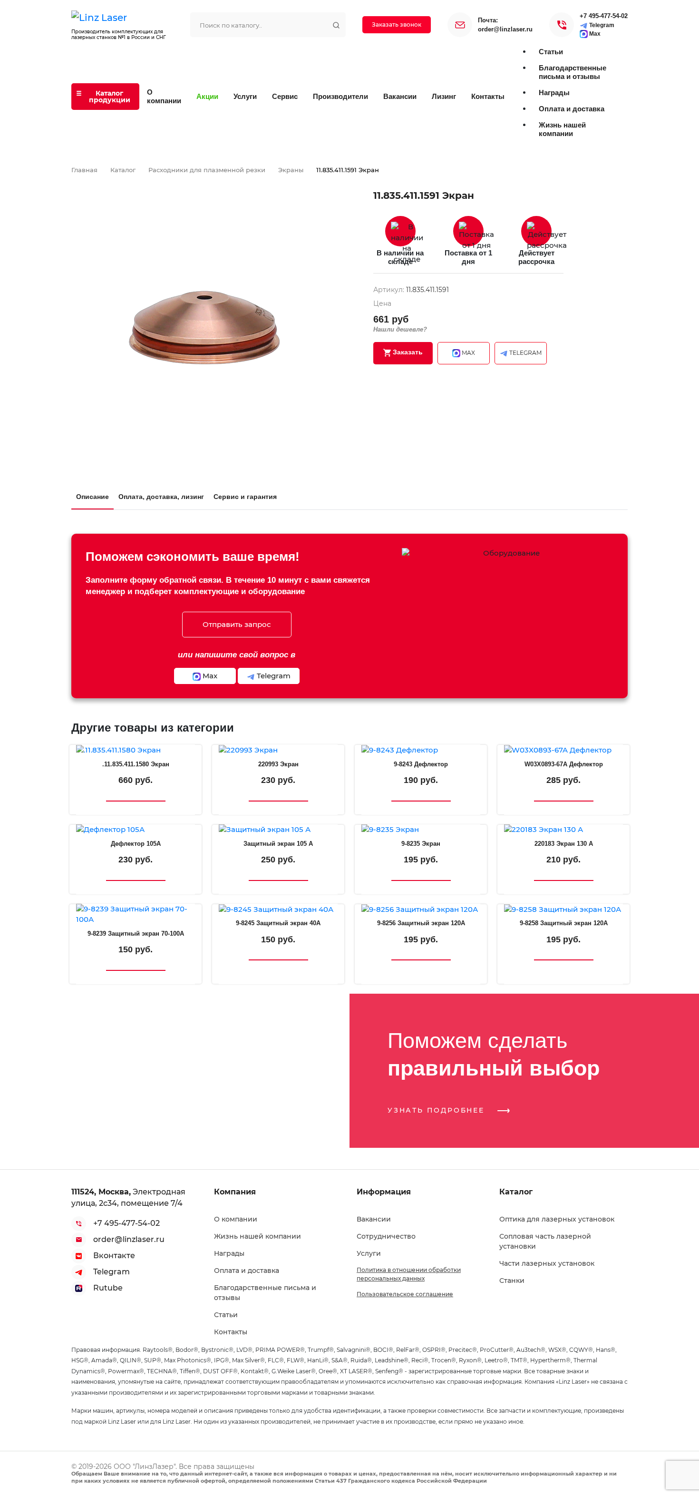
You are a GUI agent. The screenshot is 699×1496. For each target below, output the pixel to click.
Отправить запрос (237, 624)
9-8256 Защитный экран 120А (421, 923)
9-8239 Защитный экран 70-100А (135, 933)
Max (594, 33)
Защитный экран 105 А (278, 843)
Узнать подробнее (438, 1110)
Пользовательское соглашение (405, 1294)
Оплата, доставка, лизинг (161, 496)
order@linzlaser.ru (505, 29)
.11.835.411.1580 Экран (135, 764)
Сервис (285, 96)
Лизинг (444, 96)
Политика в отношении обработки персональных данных (409, 1274)
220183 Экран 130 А (563, 843)
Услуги (245, 96)
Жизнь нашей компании (257, 1236)
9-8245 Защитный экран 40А (278, 923)
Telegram (601, 25)
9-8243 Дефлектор (421, 764)
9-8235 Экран (420, 843)
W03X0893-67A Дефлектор (563, 764)
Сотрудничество (386, 1236)
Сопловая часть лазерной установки (545, 1241)
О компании (164, 96)
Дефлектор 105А (136, 843)
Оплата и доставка (246, 1270)
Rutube (108, 1287)
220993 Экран (278, 764)
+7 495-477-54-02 (604, 16)
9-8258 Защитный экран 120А (564, 923)
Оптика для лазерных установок (556, 1219)
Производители (340, 96)
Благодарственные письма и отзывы (265, 1292)
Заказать (407, 352)
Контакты (488, 96)
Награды (229, 1253)
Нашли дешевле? (400, 329)
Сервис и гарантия (245, 496)
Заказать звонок (396, 24)
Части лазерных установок (546, 1263)
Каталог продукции (109, 96)
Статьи (226, 1314)
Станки (511, 1280)
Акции (207, 96)
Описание (92, 496)
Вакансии (400, 96)
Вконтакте (114, 1255)
